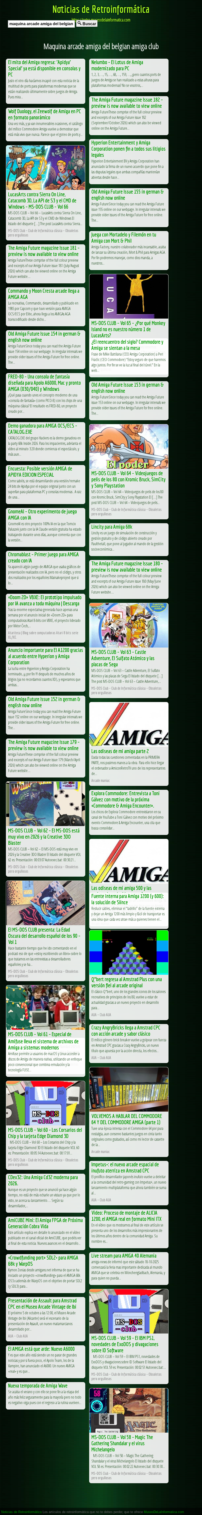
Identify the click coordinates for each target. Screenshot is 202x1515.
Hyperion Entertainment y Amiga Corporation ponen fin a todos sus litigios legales (128, 148)
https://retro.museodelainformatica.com (101, 20)
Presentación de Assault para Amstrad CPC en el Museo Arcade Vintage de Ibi (42, 1303)
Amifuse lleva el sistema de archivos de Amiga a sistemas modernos (43, 1044)
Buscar (89, 24)
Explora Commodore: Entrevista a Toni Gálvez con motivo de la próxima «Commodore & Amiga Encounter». (125, 799)
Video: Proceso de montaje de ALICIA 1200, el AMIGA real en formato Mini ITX (126, 1215)
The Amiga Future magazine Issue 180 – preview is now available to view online (127, 566)
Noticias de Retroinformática (101, 9)
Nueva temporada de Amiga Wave (37, 1385)
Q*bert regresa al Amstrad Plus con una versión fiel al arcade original (126, 982)
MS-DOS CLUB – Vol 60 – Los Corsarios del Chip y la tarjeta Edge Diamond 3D (45, 1133)
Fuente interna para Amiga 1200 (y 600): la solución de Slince (127, 899)
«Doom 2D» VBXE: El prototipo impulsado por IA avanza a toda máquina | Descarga (45, 600)
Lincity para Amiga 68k (111, 526)
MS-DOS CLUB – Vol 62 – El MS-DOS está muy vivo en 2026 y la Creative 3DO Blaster (44, 836)
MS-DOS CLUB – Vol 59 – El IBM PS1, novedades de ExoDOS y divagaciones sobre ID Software (124, 1344)
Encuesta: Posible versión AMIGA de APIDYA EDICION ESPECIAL (40, 471)
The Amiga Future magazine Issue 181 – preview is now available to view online (44, 251)
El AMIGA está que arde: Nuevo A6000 (41, 1349)
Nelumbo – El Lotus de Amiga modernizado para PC (117, 65)
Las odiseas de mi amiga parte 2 (120, 751)
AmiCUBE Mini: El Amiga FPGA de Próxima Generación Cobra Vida (45, 1223)
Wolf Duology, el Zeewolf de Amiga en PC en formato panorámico (44, 114)
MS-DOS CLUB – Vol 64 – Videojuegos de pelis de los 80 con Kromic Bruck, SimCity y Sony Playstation (128, 479)
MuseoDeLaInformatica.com (164, 1512)
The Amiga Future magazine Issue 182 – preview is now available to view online (127, 102)
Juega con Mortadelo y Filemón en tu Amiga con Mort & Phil (123, 237)
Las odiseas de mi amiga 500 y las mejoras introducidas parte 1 (121, 891)
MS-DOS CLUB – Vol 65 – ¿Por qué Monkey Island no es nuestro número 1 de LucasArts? (128, 329)
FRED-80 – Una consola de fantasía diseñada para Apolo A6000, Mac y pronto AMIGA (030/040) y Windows (44, 382)
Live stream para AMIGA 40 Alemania (123, 1255)
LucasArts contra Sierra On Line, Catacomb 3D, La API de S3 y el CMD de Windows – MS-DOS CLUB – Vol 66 (42, 200)
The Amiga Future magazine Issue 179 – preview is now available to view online (44, 745)
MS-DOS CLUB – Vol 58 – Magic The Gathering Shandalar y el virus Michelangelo (122, 1443)
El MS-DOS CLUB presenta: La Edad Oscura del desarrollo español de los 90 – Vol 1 (44, 935)
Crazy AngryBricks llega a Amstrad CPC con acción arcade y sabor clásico (125, 1030)
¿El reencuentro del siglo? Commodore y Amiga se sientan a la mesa (127, 345)
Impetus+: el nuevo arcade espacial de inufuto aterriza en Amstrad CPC (125, 1167)
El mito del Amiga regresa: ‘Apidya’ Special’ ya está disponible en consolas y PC (44, 68)
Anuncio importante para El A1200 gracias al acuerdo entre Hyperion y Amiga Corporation (45, 656)
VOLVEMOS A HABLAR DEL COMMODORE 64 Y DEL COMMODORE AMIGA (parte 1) (126, 1119)
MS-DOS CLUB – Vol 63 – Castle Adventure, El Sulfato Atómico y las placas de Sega (122, 658)
